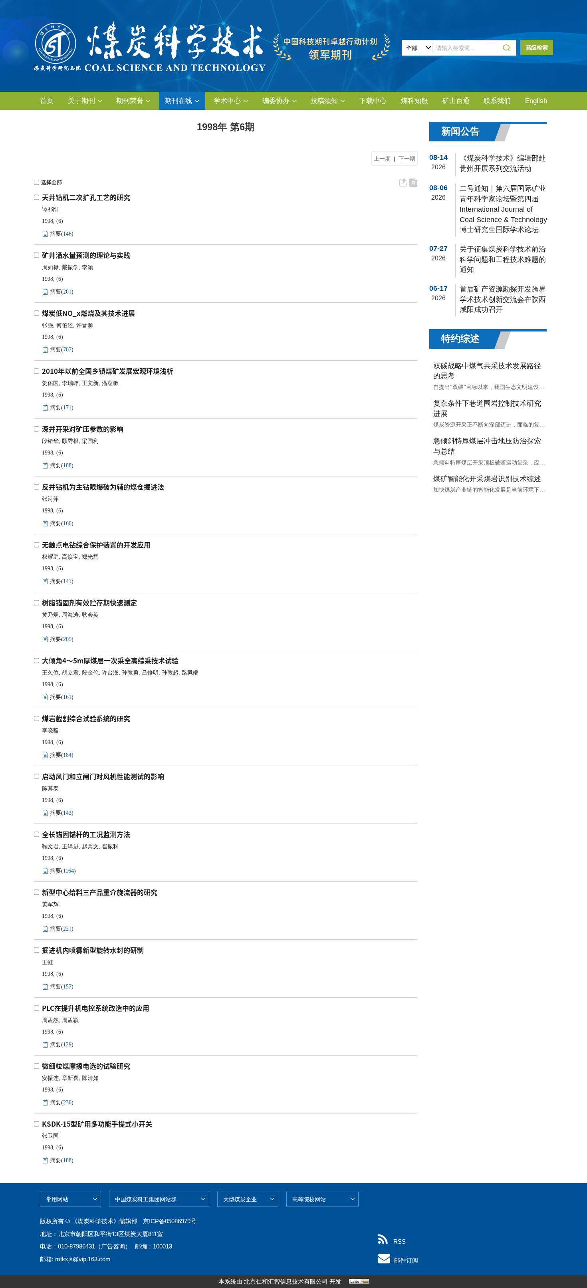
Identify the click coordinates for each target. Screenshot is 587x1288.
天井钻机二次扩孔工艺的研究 (86, 197)
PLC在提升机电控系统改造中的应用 (95, 1008)
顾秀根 (70, 441)
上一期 (382, 158)
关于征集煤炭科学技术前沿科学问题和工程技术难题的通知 (503, 259)
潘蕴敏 (110, 383)
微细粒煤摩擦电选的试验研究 (86, 1066)
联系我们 (497, 101)
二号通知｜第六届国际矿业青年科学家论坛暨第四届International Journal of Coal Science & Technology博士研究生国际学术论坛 (503, 209)
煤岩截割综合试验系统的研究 (86, 718)
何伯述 (64, 325)
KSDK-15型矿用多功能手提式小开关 (97, 1124)
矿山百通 (456, 101)
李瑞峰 (70, 383)
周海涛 (70, 615)
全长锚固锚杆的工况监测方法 (86, 834)
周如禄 (50, 267)
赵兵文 (90, 846)
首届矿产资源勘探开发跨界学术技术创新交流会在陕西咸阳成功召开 (503, 299)
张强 (47, 325)
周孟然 (50, 1020)
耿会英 (90, 615)
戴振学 (70, 267)
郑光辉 (90, 557)
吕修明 (150, 673)
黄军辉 (50, 904)
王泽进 (70, 846)
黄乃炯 (50, 615)
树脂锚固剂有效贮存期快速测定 (89, 602)
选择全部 (51, 182)
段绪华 (50, 441)
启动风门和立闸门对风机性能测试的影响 (103, 776)
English (536, 101)
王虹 (47, 962)
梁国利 (90, 441)
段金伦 (90, 673)
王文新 (90, 383)
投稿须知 (324, 101)
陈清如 (90, 1078)
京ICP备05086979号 (169, 1221)
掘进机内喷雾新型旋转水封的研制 (93, 950)
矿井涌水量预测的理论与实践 (86, 255)
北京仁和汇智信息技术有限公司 (286, 1281)
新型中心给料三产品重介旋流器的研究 (99, 892)
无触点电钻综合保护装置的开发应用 (96, 545)
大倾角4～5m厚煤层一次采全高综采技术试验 (110, 660)
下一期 (407, 158)
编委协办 (276, 101)
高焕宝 (70, 557)
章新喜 (70, 1078)
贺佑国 (50, 383)
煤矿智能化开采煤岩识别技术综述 (487, 479)
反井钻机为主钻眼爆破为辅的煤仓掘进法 (103, 487)
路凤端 (190, 673)
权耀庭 (50, 557)
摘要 (55, 233)
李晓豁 (50, 731)
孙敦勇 (130, 673)
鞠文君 (50, 846)
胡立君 (70, 673)
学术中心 (227, 101)
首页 (47, 101)
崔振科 (110, 846)
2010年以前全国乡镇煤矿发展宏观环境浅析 (107, 371)
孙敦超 (170, 673)
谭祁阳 (50, 209)
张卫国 (50, 1136)
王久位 (50, 673)
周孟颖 (70, 1020)
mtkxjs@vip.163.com (83, 1259)
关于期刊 (81, 101)
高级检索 (537, 47)
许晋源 (84, 325)
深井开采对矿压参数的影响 (82, 429)
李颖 (87, 267)
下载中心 (373, 101)
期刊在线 (178, 101)
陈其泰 (50, 789)
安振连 (50, 1078)
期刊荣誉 (129, 101)
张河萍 (50, 499)
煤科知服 (414, 101)
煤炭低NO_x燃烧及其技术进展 (88, 313)
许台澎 (110, 673)
